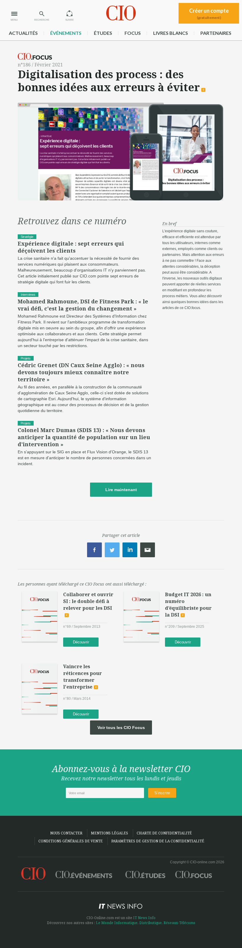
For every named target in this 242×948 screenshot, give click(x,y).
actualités (23, 33)
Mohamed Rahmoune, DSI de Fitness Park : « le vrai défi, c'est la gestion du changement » (83, 305)
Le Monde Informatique (117, 922)
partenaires (215, 33)
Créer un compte (209, 13)
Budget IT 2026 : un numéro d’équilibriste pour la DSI (188, 604)
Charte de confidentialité (164, 833)
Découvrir (81, 642)
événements (65, 33)
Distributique (150, 922)
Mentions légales (109, 833)
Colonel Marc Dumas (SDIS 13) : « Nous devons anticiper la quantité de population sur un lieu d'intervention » (84, 437)
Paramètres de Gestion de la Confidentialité (157, 841)
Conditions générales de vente (70, 841)
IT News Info (144, 917)
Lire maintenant (121, 489)
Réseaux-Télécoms (179, 922)
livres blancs (170, 33)
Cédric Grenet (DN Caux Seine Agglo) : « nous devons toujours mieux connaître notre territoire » (81, 372)
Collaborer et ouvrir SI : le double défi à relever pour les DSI (88, 601)
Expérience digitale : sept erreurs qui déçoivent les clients (71, 247)
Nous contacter (66, 833)
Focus (133, 33)
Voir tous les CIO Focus (121, 727)
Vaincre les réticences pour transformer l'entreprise (82, 676)
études (103, 33)
